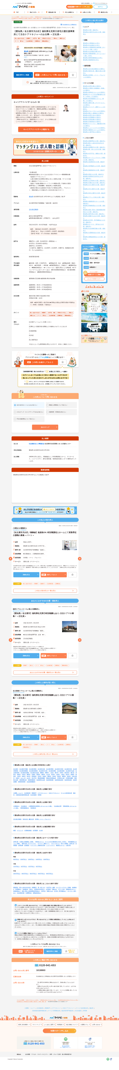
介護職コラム (84, 1024)
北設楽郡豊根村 (31, 781)
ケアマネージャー (42, 793)
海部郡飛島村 (31, 780)
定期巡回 (26, 845)
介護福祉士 (16, 806)
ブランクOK (61, 889)
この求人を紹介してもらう (40, 362)
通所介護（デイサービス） (29, 843)
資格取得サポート (71, 889)
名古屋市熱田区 (33, 770)
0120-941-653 (47, 965)
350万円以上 (33, 873)
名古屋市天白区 (34, 772)
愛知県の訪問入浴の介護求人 (92, 115)
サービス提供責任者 (66, 793)
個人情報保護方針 (67, 1054)
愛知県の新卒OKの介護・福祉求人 (94, 214)
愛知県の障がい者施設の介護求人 (93, 113)
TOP (17, 12)
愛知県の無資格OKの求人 (91, 60)
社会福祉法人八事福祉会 (70, 24)
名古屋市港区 (52, 770)
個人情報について (71, 1024)
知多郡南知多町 (59, 780)
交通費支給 (29, 893)
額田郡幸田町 (22, 781)
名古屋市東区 (33, 769)
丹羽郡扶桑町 (69, 778)
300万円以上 (25, 873)
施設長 (91, 1008)
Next (79, 558)
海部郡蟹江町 (23, 780)
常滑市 (53, 774)
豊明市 (49, 776)
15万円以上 (16, 866)
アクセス (33, 1054)
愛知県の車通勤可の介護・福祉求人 (94, 147)
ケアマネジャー (56, 1008)
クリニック (20, 830)
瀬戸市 (56, 772)
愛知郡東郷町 (41, 778)
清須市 (69, 776)
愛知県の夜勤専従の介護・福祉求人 (94, 141)
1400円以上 (39, 859)
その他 (41, 830)
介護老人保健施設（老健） (26, 841)
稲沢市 (67, 774)
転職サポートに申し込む (79, 6)
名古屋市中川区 (43, 770)
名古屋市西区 (50, 769)
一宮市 (52, 772)
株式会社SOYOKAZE (18, 611)
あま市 (28, 778)
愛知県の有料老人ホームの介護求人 (94, 92)
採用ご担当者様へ (23, 1024)
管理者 (39, 795)
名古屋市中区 (68, 769)
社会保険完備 (20, 893)
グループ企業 (57, 1054)
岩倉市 (44, 776)
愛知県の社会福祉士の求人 (91, 45)
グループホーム (55, 843)
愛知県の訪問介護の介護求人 (92, 86)
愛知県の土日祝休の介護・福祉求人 (94, 180)
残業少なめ (50, 891)
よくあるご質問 (48, 1024)
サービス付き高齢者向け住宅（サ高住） (56, 841)
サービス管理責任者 (54, 1010)
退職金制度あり (37, 893)
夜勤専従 (15, 887)
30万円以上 (39, 866)
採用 (51, 1054)
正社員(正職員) (33, 209)
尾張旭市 (34, 776)
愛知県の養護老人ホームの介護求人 (94, 130)
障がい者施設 (64, 843)
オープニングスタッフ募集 (63, 887)
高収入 (31, 889)
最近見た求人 (104, 12)
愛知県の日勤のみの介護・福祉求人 (94, 182)
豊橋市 (42, 772)
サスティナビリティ (42, 1054)
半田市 (61, 772)
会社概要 (27, 1054)
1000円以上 (23, 859)
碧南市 (19, 774)
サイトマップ (36, 1024)
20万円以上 (24, 866)
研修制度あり (17, 891)
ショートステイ (50, 845)
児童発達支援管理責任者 (22, 795)
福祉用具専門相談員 (67, 1010)
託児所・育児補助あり (60, 891)
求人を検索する (69, 12)
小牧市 (63, 774)
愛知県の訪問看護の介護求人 (92, 117)
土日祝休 (48, 889)
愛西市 (64, 776)
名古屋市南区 (61, 770)
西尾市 (38, 774)
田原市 (59, 776)
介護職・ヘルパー (18, 793)
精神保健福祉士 (24, 808)
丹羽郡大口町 (61, 778)
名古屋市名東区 (25, 772)
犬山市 (48, 774)
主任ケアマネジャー (54, 793)
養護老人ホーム (60, 845)
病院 (14, 830)
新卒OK (43, 891)
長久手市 (34, 778)
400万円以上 (41, 873)
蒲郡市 (43, 774)
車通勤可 (34, 887)
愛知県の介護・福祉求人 (90, 30)
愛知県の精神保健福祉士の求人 (93, 58)
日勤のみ (54, 889)
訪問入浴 (71, 843)
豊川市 (72, 772)
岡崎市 (47, 772)
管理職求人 (18, 889)
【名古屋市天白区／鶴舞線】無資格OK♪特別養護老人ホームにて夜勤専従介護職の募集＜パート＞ (44, 533)
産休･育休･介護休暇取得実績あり (31, 891)
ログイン (100, 6)
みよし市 (23, 778)
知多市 (24, 776)
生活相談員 (27, 793)
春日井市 (67, 772)
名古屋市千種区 (23, 769)
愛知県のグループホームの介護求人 (94, 111)
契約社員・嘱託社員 (28, 819)
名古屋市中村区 (59, 769)
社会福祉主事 (57, 806)
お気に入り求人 (87, 12)
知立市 (28, 776)
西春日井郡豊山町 (51, 778)
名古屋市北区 (41, 769)
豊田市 (28, 774)
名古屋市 (15, 769)
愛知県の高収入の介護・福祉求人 (93, 174)
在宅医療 (35, 830)
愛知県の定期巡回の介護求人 (92, 121)
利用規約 (59, 1024)
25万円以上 (31, 866)
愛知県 (26, 51)
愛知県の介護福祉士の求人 (91, 43)
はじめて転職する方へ (94, 279)
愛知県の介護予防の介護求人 (92, 132)
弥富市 (17, 778)
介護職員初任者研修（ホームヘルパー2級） (41, 806)
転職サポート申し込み (59, 1031)
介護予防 (68, 845)
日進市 (54, 776)
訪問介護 (15, 841)
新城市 (72, 774)
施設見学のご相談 (22, 75)
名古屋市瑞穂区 (23, 770)
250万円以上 (16, 873)
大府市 (19, 776)
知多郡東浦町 (50, 780)
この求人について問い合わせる (50, 75)
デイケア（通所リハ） (44, 843)
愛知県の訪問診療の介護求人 (92, 119)
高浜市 (39, 776)
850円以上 (16, 859)
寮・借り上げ (41, 887)
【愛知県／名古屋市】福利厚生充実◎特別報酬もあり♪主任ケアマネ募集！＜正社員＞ (43, 614)
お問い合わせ (96, 1024)
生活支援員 (33, 795)
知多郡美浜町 (68, 780)
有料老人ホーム (39, 841)
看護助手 (34, 793)
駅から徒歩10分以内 (25, 887)
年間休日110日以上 (39, 889)
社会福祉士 (24, 806)
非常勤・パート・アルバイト (43, 819)
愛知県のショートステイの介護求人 (94, 128)
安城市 (33, 774)
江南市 (58, 774)
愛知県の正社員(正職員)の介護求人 (94, 69)
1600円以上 (46, 859)
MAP (26, 57)
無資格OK (33, 808)
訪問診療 (20, 845)
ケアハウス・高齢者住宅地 (37, 845)
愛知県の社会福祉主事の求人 (92, 51)
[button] (45, 427)
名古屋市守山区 (70, 770)
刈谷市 (24, 774)
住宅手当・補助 (50, 887)
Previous (10, 558)
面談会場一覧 (52, 12)
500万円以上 (49, 873)
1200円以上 (31, 859)
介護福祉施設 (28, 830)
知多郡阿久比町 (41, 780)
